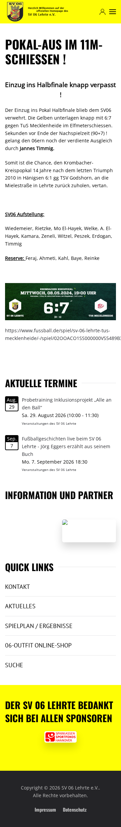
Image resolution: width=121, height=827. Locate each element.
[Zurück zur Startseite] (37, 11)
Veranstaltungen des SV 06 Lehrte (49, 423)
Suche (14, 665)
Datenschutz (74, 809)
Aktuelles (20, 606)
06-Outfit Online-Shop (38, 645)
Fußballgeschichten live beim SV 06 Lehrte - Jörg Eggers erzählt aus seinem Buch (66, 446)
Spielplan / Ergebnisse (39, 626)
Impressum (45, 809)
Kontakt (17, 587)
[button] (112, 11)
